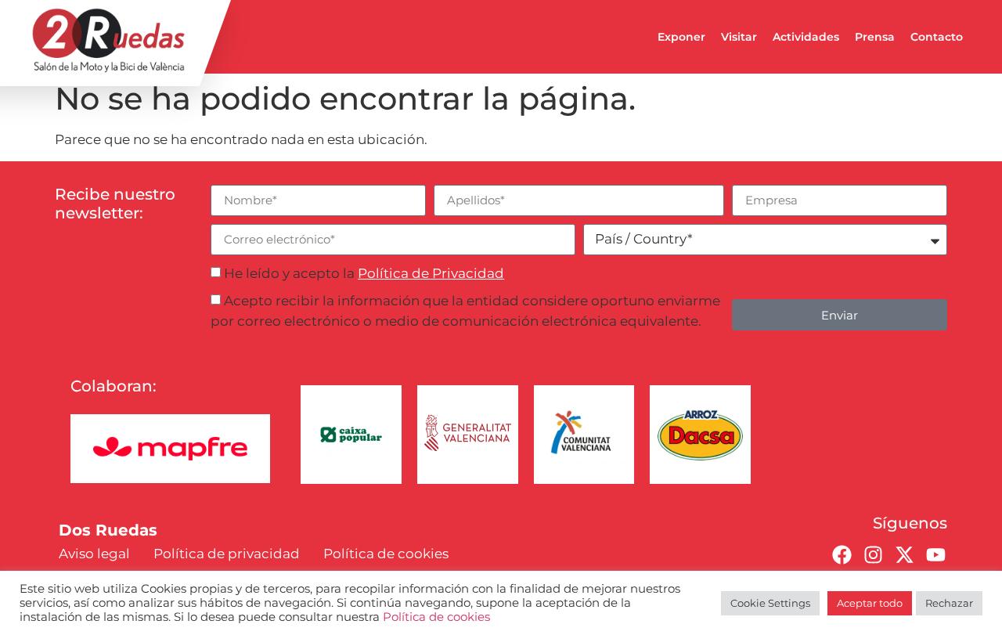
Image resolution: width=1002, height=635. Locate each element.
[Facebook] (841, 554)
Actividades (806, 37)
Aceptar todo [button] (870, 603)
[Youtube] (935, 554)
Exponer (681, 37)
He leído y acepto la (364, 273)
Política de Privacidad (431, 273)
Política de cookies (436, 617)
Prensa (875, 37)
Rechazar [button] (949, 603)
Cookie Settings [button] (770, 603)
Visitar (739, 37)
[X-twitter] (904, 554)
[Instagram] (873, 554)
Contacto (936, 37)
